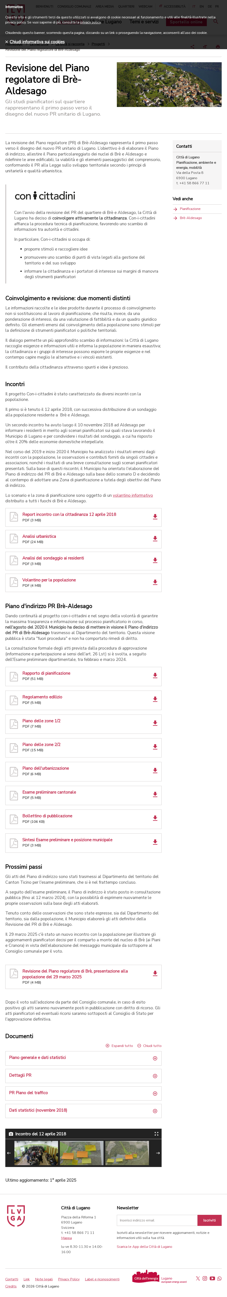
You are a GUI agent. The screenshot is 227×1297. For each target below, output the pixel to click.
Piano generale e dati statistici (37, 1057)
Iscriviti (209, 1220)
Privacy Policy (69, 1279)
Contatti (11, 1279)
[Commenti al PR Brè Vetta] (127, 1153)
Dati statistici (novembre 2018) (38, 1110)
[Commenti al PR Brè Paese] (81, 1153)
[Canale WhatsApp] (219, 1278)
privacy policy (90, 22)
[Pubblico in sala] (36, 1153)
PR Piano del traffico (28, 1093)
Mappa (66, 1238)
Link (26, 1279)
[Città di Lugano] (16, 1225)
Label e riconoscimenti (102, 1279)
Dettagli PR (20, 1075)
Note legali (44, 1279)
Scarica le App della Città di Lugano (144, 1246)
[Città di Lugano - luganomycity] (198, 1278)
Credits (11, 1286)
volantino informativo (133, 495)
